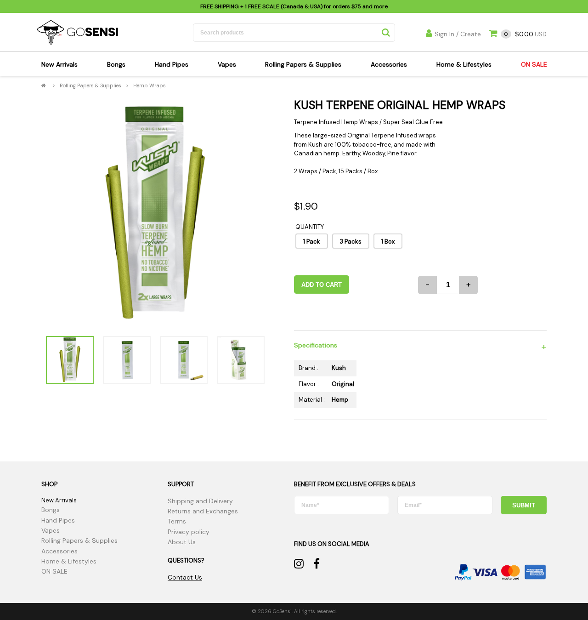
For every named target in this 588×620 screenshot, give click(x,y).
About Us (182, 542)
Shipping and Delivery (200, 501)
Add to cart (321, 284)
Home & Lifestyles (464, 64)
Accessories (389, 64)
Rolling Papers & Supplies (303, 64)
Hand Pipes (171, 64)
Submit (523, 505)
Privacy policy (188, 532)
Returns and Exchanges (203, 511)
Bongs (116, 64)
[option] (155, 213)
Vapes (227, 64)
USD (525, 34)
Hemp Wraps (149, 85)
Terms (177, 521)
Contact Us (185, 577)
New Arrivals (59, 64)
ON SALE (534, 64)
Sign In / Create (458, 34)
